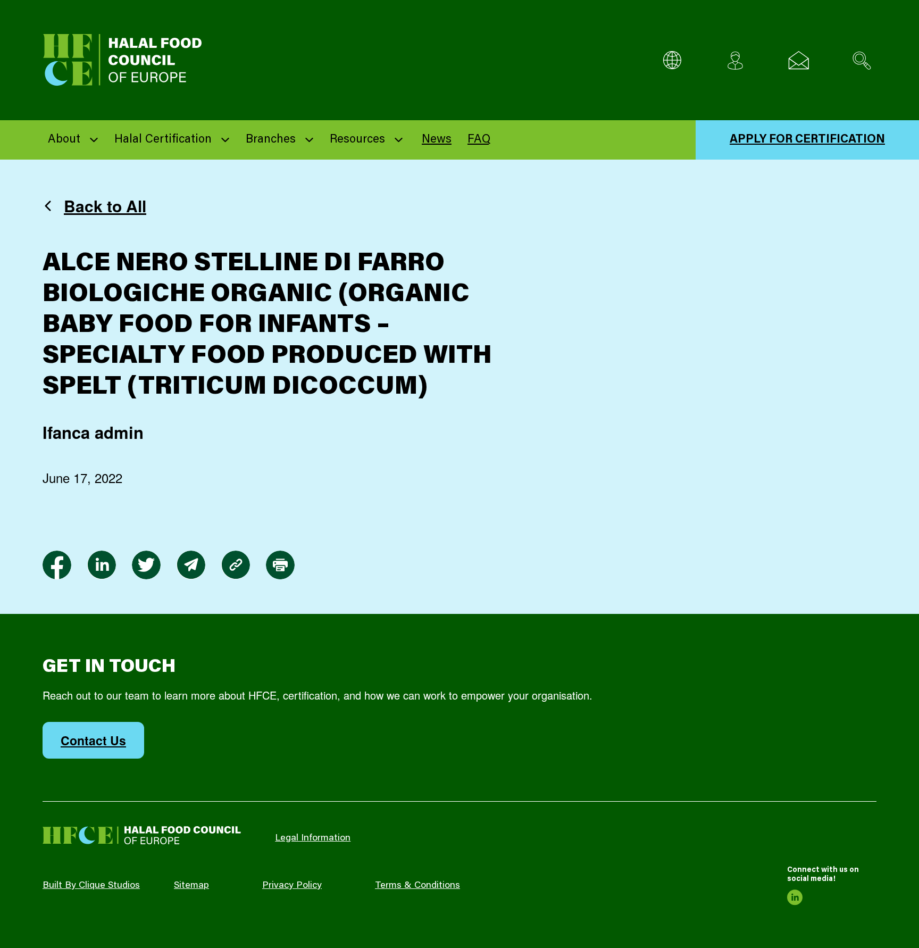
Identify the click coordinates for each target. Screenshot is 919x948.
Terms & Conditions (417, 886)
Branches (271, 140)
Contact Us (93, 740)
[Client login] (735, 60)
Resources (357, 140)
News (437, 140)
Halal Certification (163, 140)
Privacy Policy (292, 886)
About (64, 140)
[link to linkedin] (101, 565)
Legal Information (312, 838)
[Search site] (861, 60)
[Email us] (798, 60)
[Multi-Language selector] (672, 60)
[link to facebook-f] (57, 565)
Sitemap (191, 886)
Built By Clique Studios (91, 886)
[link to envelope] (191, 565)
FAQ (478, 140)
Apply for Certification (807, 140)
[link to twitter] (146, 565)
